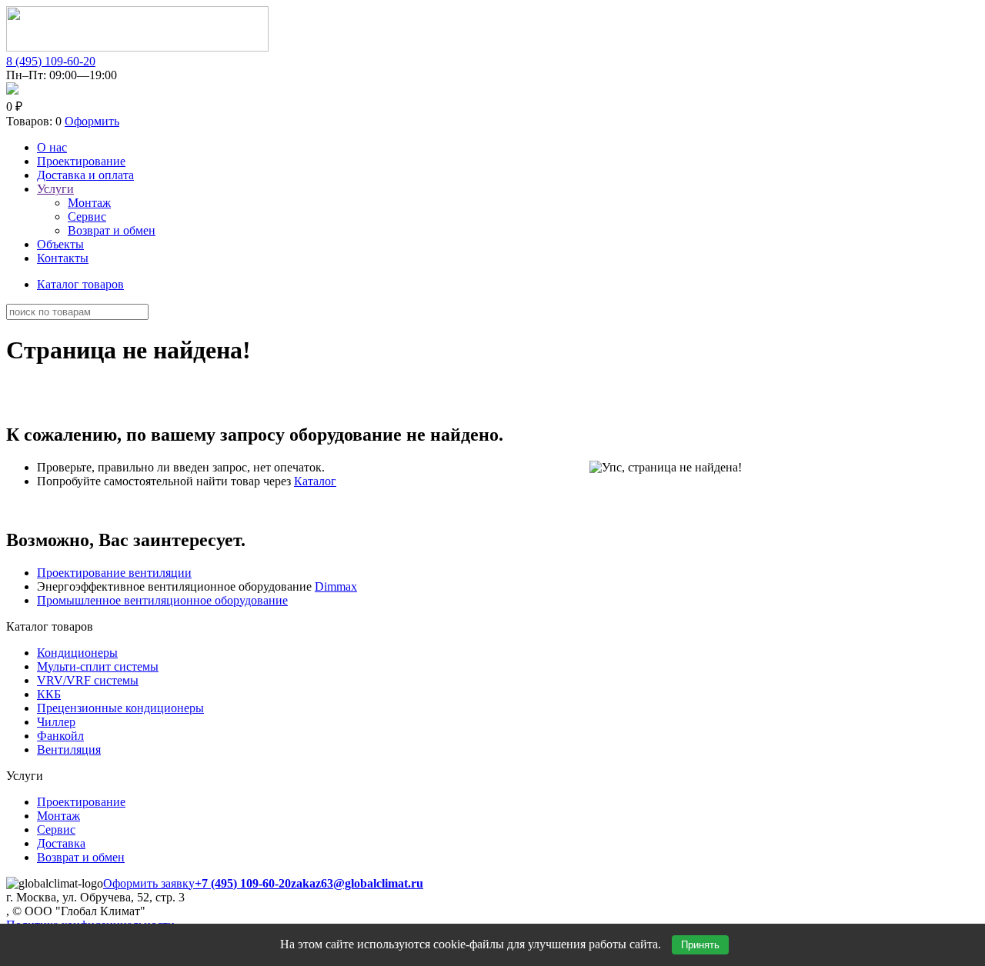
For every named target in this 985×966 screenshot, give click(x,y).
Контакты (62, 258)
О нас (52, 147)
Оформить (92, 121)
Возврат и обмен (111, 230)
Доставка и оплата (85, 175)
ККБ (49, 694)
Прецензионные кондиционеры (120, 708)
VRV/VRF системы (88, 680)
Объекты (60, 244)
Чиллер (56, 721)
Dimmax (336, 586)
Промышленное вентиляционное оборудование (162, 600)
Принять (700, 945)
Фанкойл (60, 735)
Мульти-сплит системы (98, 666)
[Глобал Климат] (137, 47)
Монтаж (89, 202)
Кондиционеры (77, 652)
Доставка (61, 843)
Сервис (87, 216)
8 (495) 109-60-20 (50, 61)
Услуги (55, 188)
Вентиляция (69, 749)
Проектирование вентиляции (114, 572)
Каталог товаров (80, 284)
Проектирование (81, 161)
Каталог (315, 481)
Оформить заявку (149, 883)
